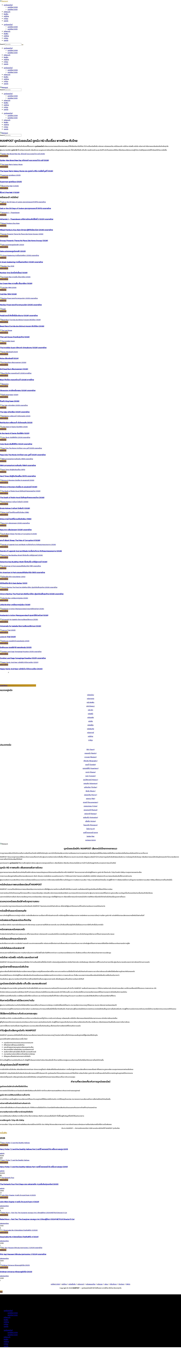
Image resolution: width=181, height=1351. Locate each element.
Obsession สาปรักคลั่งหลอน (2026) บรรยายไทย (17, 390)
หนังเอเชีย (90, 717)
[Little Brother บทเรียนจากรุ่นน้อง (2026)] (14, 598)
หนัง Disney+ (90, 706)
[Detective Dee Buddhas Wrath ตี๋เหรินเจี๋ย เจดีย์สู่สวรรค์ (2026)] (21, 555)
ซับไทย (4, 204)
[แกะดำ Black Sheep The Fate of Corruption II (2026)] (18, 534)
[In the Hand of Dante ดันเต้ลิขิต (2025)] (14, 427)
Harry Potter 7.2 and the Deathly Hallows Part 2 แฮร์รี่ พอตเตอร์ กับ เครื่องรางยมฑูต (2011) (34, 1149)
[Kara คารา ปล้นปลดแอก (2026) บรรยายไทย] (15, 523)
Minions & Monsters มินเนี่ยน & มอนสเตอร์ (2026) (18, 486)
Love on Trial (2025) (8, 636)
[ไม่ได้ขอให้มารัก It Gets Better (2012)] (12, 576)
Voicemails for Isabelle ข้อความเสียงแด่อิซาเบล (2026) (20, 626)
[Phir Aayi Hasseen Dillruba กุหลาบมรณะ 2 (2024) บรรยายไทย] (21, 1248)
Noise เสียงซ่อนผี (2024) (9, 358)
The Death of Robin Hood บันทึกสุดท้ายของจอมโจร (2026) (22, 497)
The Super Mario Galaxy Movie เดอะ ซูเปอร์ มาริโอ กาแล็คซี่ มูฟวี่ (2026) (26, 171)
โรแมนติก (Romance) (90, 825)
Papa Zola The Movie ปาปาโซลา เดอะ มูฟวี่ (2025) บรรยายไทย (23, 454)
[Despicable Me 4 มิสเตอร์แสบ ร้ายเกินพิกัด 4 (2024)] (18, 1230)
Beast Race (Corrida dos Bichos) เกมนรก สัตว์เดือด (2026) (22, 326)
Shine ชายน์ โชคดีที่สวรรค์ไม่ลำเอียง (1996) (15, 519)
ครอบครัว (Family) (91, 753)
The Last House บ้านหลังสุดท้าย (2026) (15, 337)
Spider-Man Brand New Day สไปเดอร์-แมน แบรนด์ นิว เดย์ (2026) (24, 160)
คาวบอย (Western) (90, 757)
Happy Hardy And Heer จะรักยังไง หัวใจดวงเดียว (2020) (21, 668)
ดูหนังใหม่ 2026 (13, 7)
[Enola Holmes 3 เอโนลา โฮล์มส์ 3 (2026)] (14, 502)
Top (1, 1292)
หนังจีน (90, 721)
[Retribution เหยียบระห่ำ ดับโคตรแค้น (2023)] (15, 416)
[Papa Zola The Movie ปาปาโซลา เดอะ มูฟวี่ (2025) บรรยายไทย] (21, 448)
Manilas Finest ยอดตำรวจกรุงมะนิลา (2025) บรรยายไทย (21, 304)
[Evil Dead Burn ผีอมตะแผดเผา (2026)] (13, 362)
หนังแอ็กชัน (72, 1284)
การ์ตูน (6, 18)
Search (2, 44)
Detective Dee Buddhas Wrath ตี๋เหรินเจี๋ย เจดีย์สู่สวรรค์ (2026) (23, 561)
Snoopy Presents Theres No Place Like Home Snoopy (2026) (24, 240)
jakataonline (4, 1206)
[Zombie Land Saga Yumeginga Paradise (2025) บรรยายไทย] (20, 651)
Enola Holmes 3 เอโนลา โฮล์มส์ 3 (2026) (15, 508)
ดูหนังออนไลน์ (8, 5)
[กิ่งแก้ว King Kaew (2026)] (9, 395)
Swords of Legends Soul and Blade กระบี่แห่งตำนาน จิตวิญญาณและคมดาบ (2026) (31, 551)
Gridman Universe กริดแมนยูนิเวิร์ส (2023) (16, 1271)
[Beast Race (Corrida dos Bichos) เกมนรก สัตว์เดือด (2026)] (20, 320)
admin (2, 1153)
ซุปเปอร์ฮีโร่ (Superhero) (90, 768)
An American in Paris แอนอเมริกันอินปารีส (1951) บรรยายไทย (22, 572)
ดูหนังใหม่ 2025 (12, 9)
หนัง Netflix (90, 702)
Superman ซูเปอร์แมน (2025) (11, 181)
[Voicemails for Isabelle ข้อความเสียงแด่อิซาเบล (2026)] (19, 619)
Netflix (6, 14)
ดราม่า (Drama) (90, 772)
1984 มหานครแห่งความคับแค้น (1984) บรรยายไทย (18, 465)
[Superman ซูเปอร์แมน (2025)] (10, 175)
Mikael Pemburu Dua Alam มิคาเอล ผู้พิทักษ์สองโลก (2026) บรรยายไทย (26, 229)
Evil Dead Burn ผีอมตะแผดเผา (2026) (14, 369)
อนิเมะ (106, 1284)
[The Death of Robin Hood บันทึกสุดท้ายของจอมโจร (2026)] (20, 491)
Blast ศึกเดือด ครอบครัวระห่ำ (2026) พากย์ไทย (17, 379)
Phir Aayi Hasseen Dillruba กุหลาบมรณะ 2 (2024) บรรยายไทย (23, 1254)
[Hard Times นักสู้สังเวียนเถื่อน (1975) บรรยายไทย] (12, 469)
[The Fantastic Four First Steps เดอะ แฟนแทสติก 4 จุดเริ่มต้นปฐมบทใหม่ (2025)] (7, 1177)
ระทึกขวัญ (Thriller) (90, 787)
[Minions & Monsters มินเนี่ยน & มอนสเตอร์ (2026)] (17, 480)
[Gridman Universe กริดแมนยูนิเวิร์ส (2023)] (15, 1265)
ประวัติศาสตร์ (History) (90, 780)
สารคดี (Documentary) (90, 802)
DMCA (128, 1284)
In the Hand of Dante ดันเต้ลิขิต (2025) (14, 433)
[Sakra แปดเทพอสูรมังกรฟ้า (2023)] (12, 245)
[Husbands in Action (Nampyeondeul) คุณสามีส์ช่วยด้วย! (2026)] (22, 609)
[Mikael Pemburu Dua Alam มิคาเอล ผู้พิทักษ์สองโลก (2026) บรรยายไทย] (10, 223)
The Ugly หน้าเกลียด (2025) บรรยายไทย (15, 412)
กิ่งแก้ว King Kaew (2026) (9, 401)
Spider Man (90, 836)
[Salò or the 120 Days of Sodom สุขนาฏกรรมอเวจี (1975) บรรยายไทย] (23, 202)
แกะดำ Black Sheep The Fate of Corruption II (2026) (20, 540)
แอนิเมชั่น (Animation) (90, 817)
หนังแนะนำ (7, 12)
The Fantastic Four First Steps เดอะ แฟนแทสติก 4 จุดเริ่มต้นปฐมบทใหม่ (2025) (29, 1184)
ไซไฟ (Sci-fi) (90, 829)
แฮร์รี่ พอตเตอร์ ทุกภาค (90, 832)
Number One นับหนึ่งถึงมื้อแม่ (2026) (13, 272)
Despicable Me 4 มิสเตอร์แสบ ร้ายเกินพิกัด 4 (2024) (19, 1236)
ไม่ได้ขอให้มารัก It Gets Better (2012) (13, 583)
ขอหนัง (6, 21)
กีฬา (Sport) (90, 749)
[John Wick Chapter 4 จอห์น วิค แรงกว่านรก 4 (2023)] (18, 1195)
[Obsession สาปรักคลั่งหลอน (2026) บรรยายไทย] (4, 384)
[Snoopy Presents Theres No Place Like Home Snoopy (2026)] (21, 234)
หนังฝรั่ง (90, 714)
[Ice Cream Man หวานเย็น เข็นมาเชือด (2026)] (15, 277)
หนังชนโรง (90, 695)
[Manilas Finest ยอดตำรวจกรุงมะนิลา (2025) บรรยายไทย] (19, 298)
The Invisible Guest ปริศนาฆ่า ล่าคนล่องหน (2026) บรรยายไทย (23, 347)
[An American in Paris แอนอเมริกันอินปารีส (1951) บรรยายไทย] (20, 566)
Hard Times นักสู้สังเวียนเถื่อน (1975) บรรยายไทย (18, 476)
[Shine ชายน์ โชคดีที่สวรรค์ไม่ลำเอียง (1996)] (14, 512)
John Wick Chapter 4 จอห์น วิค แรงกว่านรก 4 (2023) (19, 1201)
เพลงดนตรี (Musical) (90, 810)
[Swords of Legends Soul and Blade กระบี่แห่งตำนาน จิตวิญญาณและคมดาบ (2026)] (28, 544)
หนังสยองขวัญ (90, 1284)
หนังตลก (100, 1284)
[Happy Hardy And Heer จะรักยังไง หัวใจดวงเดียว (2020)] (19, 662)
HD (1, 156)
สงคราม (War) (90, 798)
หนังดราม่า (80, 1284)
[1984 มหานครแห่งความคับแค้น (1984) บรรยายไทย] (16, 459)
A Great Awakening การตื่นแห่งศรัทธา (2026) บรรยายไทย (21, 262)
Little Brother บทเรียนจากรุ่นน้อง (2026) (15, 604)
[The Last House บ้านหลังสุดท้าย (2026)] (6, 330)
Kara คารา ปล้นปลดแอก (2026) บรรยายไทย (16, 529)
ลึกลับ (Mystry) (90, 791)
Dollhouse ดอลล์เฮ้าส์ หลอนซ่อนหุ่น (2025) (15, 647)
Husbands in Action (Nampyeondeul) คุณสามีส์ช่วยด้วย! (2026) (24, 615)
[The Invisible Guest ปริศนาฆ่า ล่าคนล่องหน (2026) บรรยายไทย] (7, 341)
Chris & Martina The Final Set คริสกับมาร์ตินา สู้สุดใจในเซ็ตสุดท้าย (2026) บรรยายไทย (31, 593)
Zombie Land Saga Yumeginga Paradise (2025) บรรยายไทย (23, 658)
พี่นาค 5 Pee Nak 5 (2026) (9, 192)
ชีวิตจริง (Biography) (90, 761)
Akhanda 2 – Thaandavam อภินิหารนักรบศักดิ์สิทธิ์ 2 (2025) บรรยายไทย (26, 219)
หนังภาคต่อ (90, 698)
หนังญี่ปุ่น (90, 725)
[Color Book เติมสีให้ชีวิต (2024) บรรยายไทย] (15, 437)
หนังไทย (6, 16)
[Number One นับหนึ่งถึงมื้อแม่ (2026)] (7, 266)
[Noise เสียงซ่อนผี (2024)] (9, 352)
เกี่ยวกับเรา (113, 1284)
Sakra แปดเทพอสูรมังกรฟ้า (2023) (13, 251)
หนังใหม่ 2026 (55, 1284)
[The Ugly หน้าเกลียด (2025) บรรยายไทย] (14, 405)
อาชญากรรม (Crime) (90, 806)
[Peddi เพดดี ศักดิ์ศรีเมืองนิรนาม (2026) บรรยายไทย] (3, 309)
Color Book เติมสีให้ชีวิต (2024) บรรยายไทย (16, 444)
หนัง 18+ (90, 710)
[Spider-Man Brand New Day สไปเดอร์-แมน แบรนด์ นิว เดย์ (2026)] (22, 154)
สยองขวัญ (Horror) (90, 795)
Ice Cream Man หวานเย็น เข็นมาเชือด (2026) (16, 283)
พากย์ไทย (5, 156)
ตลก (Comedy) (90, 776)
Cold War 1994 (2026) (8, 294)
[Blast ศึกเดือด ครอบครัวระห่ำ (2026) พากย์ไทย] (15, 373)
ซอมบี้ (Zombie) (90, 764)
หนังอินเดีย (90, 729)
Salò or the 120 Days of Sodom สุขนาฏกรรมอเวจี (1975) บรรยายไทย (25, 208)
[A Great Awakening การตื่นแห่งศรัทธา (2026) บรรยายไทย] (19, 255)
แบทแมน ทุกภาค (90, 840)
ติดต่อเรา (121, 1284)
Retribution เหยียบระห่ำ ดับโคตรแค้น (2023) (16, 422)
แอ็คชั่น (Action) (90, 821)
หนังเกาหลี (90, 732)
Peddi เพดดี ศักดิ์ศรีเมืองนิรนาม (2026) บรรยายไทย (19, 315)
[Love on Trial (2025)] (7, 630)
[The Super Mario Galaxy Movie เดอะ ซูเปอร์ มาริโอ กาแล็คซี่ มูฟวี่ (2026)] (11, 164)
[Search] (22, 44)
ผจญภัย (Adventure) (90, 783)
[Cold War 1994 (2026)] (8, 287)
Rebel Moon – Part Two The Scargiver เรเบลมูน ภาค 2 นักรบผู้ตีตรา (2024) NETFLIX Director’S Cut (37, 1219)
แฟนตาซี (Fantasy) (90, 814)
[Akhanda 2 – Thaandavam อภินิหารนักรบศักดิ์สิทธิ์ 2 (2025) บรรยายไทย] (10, 212)
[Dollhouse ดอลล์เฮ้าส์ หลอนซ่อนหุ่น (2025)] (14, 641)
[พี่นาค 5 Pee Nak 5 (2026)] (9, 186)
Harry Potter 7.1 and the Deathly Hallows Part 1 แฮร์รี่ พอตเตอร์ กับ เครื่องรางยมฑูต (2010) (34, 1166)
